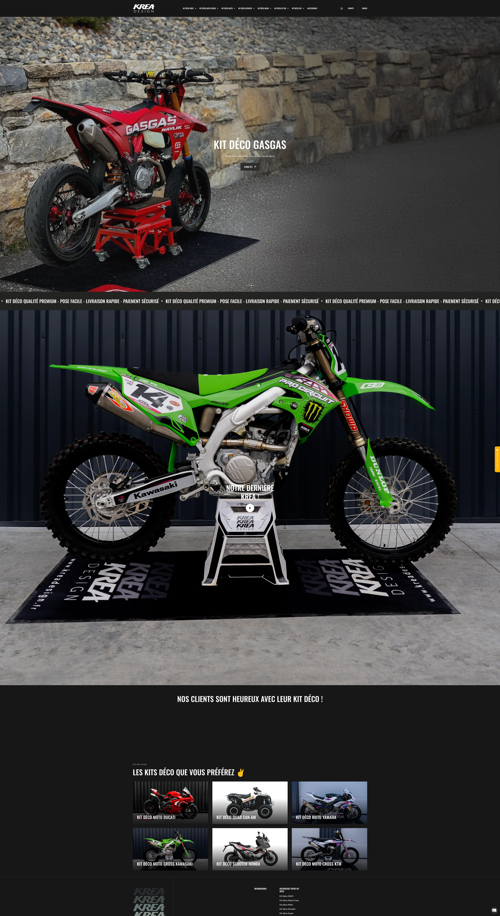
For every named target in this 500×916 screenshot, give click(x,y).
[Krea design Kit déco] (156, 8)
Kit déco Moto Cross (207, 8)
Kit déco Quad (263, 8)
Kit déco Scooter (245, 8)
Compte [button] (351, 8)
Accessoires (312, 8)
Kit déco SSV (297, 8)
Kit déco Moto (227, 8)
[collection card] (170, 803)
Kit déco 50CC (188, 8)
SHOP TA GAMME (248, 154)
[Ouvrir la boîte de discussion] (494, 910)
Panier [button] (364, 8)
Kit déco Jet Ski (280, 8)
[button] (342, 8)
